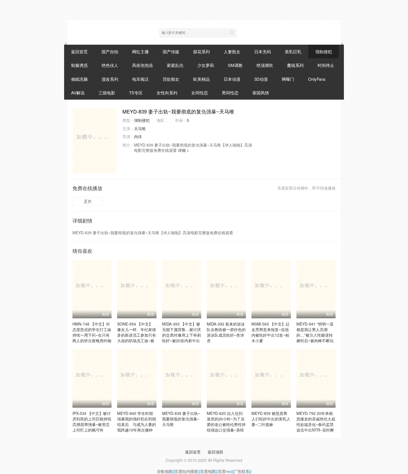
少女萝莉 (205, 65)
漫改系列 (110, 79)
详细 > (183, 150)
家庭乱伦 (175, 65)
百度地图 (208, 471)
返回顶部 (215, 452)
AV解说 (78, 92)
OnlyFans (317, 79)
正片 (88, 201)
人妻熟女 (232, 51)
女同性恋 (199, 92)
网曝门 (288, 79)
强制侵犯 (323, 51)
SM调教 (235, 65)
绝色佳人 (110, 65)
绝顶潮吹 (264, 65)
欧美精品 (201, 79)
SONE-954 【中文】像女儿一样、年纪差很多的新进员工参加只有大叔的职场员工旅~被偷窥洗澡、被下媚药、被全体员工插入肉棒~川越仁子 (136, 340)
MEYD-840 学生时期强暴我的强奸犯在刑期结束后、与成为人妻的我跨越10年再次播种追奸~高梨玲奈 (136, 424)
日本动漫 (232, 79)
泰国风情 (260, 92)
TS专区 (136, 92)
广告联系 (241, 471)
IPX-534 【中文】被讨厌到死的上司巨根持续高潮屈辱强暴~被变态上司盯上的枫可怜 (91, 421)
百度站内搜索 (186, 471)
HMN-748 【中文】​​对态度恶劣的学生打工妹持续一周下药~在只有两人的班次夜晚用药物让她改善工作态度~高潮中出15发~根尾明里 (91, 337)
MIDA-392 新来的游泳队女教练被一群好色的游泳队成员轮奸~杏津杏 (226, 332)
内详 (138, 136)
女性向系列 (167, 92)
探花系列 (201, 51)
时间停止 (326, 65)
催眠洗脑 (79, 79)
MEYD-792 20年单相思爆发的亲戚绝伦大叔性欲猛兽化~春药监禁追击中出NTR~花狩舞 (315, 421)
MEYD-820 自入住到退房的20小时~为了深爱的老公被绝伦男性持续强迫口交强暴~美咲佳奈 (226, 424)
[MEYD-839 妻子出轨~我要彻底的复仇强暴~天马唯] (94, 140)
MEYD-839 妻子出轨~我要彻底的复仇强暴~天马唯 (181, 418)
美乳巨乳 (293, 51)
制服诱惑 (79, 65)
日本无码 (262, 51)
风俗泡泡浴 (142, 65)
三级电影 (107, 92)
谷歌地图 (164, 471)
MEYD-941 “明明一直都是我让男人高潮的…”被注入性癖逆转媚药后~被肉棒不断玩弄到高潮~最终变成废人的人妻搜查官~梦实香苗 (315, 340)
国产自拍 (110, 51)
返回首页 (79, 51)
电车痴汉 (140, 79)
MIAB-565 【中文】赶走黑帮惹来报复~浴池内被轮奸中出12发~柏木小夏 (270, 332)
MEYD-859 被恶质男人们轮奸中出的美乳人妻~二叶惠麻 (270, 418)
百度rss (224, 471)
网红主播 (140, 51)
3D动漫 (261, 79)
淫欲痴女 (171, 79)
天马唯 (140, 128)
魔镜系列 (295, 65)
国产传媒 (171, 51)
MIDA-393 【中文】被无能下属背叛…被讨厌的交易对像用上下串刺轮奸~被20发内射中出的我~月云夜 (181, 335)
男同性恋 (230, 92)
